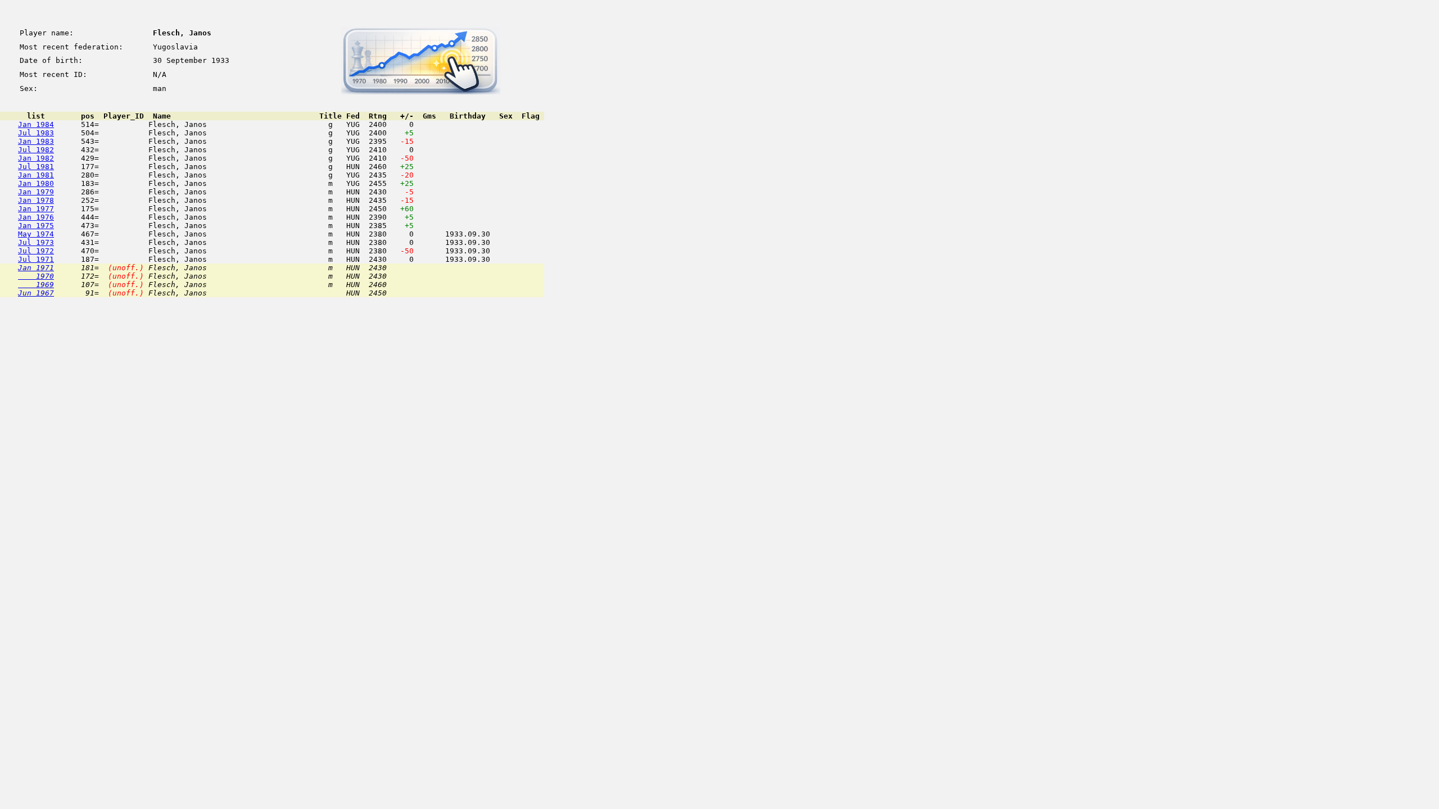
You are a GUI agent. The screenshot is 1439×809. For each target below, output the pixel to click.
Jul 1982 (36, 150)
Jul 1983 (36, 133)
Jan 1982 (36, 158)
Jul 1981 (36, 166)
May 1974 (36, 234)
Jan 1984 (36, 124)
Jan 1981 (36, 175)
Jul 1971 (36, 259)
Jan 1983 (36, 141)
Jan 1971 (36, 267)
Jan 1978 (36, 200)
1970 (36, 276)
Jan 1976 (36, 217)
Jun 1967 (36, 293)
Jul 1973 (36, 242)
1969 (36, 284)
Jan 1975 (36, 225)
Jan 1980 (36, 183)
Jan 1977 (36, 208)
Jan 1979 (36, 192)
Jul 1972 (36, 251)
